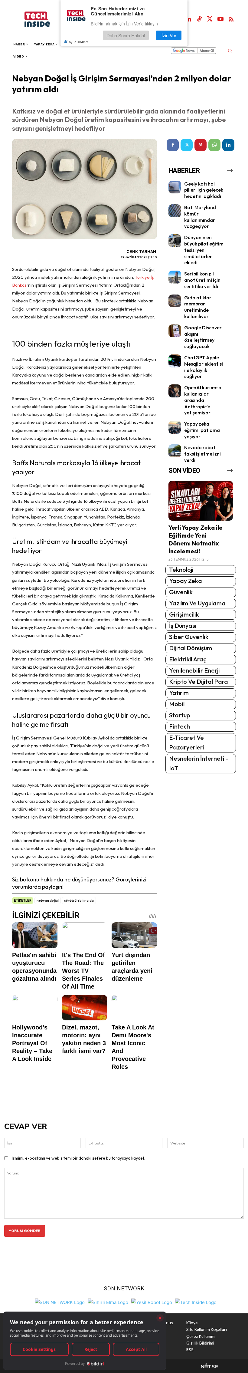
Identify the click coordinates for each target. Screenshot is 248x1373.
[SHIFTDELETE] (60, 1302)
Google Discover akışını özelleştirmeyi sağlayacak (203, 336)
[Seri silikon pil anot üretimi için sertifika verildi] (174, 277)
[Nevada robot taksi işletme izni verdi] (174, 450)
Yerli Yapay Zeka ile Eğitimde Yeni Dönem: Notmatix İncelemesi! (195, 539)
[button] (230, 50)
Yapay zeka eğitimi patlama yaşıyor (202, 430)
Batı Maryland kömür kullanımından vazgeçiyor (200, 216)
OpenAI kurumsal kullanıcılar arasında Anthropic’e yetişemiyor (203, 400)
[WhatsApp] (214, 145)
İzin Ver (169, 35)
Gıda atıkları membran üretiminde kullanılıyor (198, 307)
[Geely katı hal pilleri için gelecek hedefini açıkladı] (174, 187)
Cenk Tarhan (141, 251)
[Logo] (43, 19)
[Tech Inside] (196, 1302)
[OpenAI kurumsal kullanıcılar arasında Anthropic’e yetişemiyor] (174, 390)
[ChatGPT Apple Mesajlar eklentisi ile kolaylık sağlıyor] (174, 360)
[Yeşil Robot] (151, 1302)
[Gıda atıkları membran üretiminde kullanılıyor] (174, 301)
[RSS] (231, 19)
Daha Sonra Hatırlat (125, 35)
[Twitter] (210, 19)
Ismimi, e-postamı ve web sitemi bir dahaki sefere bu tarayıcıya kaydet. (78, 1158)
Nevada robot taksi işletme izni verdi (202, 453)
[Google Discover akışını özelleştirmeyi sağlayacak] (174, 330)
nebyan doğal (48, 900)
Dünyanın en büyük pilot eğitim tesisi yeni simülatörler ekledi (204, 249)
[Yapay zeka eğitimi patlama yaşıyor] (174, 427)
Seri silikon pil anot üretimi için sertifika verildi (202, 280)
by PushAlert (78, 41)
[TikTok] (199, 19)
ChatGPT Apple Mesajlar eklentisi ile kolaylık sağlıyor (203, 366)
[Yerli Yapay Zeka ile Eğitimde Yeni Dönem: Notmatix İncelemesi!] (200, 501)
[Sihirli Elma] (108, 1302)
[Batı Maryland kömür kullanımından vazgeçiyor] (174, 210)
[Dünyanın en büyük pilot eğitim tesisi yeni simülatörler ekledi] (174, 240)
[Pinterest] (200, 145)
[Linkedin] (189, 19)
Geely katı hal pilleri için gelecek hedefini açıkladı (203, 190)
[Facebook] (173, 145)
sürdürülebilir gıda (79, 900)
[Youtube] (220, 19)
